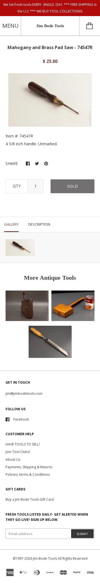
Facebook (21, 419)
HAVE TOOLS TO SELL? (23, 444)
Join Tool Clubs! (18, 451)
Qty (17, 186)
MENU (10, 25)
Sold (72, 186)
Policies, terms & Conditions (28, 474)
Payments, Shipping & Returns (29, 467)
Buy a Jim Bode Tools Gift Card (30, 499)
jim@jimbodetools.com (24, 393)
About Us (13, 459)
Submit (82, 534)
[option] (50, 100)
